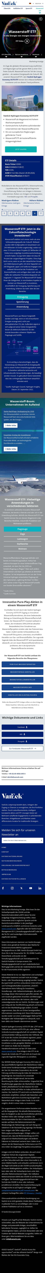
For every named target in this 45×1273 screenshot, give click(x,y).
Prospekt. (34, 197)
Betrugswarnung (9, 870)
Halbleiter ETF (18, 8)
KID (25, 197)
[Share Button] (40, 18)
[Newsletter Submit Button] (41, 840)
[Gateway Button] (33, 3)
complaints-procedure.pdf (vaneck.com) (18, 1190)
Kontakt (5, 852)
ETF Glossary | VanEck (33, 1193)
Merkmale (35, 54)
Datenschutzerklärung (12, 856)
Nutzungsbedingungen (12, 861)
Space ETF (29, 8)
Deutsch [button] (38, 3)
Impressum (6, 874)
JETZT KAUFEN (20, 149)
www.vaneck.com (9, 929)
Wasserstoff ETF (40, 9)
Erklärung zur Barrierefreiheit (16, 865)
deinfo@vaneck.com (15, 777)
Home (4, 847)
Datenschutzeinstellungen (14, 879)
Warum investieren (21, 54)
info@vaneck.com (13, 1239)
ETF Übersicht (6, 54)
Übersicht (7, 8)
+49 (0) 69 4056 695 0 (16, 774)
